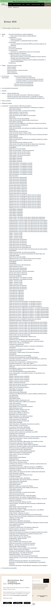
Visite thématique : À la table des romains (21, 416)
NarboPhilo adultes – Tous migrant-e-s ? (20, 554)
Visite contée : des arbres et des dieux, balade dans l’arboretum (27, 217)
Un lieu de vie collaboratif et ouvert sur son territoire (25, 51)
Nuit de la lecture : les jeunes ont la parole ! (21, 528)
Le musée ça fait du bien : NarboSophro (20, 449)
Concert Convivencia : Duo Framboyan (20, 264)
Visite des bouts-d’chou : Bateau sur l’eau (20, 142)
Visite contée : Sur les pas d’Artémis (19, 454)
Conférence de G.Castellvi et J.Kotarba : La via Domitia (24, 551)
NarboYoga (12, 117)
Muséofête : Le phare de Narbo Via (19, 460)
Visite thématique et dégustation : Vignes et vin (22, 336)
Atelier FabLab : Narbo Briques (17, 457)
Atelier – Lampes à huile (15, 233)
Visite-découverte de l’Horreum (18, 239)
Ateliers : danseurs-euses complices (19, 376)
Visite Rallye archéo (14, 398)
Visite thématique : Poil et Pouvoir (18, 535)
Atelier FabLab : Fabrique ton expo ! (19, 513)
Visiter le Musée (11, 67)
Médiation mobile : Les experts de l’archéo (21, 486)
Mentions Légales (7, 103)
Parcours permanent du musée (23, 76)
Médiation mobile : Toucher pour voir (19, 400)
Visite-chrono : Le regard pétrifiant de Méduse (22, 451)
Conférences (12, 63)
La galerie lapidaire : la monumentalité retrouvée (29, 80)
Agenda (23, 4)
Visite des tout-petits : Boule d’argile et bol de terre (23, 120)
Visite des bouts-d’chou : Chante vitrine (20, 132)
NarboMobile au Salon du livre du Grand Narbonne (23, 368)
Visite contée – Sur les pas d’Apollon (19, 342)
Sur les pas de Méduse (15, 276)
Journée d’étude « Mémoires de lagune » (20, 105)
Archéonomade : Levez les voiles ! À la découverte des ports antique (28, 220)
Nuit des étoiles (13, 175)
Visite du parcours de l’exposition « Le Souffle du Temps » (25, 301)
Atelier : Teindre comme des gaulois (19, 417)
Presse (42, 4)
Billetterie (48, 4)
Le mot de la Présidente (15, 48)
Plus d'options (18, 603)
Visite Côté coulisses (15, 109)
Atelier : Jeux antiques (15, 439)
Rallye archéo (13, 140)
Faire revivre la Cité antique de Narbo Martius (23, 35)
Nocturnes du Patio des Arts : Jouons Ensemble (22, 495)
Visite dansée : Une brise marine (18, 462)
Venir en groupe (11, 68)
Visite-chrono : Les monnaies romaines (20, 428)
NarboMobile (12, 147)
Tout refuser (7, 603)
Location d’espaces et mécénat (17, 53)
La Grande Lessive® (14, 476)
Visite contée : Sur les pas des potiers (19, 152)
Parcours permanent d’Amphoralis (23, 85)
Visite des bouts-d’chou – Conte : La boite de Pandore (24, 438)
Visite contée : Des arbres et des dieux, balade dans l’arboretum (27, 144)
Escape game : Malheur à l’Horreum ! (19, 412)
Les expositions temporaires (10, 88)
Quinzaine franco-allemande (17, 433)
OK (46, 580)
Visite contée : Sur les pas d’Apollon (19, 118)
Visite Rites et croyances (16, 389)
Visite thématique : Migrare (16, 473)
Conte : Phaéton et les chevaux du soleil (20, 541)
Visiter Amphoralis (12, 73)
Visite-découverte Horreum (16, 493)
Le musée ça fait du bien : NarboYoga (19, 427)
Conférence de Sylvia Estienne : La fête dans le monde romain (26, 468)
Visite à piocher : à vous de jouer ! (18, 425)
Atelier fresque (13, 455)
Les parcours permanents (5, 76)
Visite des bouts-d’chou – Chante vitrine (20, 260)
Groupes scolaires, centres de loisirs (17, 70)
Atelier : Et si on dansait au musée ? (19, 387)
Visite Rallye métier (14, 519)
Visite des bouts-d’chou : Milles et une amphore (22, 115)
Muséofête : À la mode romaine (18, 414)
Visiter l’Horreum (12, 71)
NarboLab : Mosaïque (15, 540)
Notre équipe (12, 47)
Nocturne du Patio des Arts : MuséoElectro (21, 430)
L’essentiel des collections (16, 290)
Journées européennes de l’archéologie (20, 355)
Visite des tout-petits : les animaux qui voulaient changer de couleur (28, 139)
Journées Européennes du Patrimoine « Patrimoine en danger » (26, 107)
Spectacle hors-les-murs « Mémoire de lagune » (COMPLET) (26, 466)
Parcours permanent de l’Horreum (23, 84)
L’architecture (12, 37)
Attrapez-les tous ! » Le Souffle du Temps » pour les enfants (26, 341)
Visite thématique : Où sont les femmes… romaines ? (24, 479)
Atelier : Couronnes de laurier (17, 382)
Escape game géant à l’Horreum (18, 185)
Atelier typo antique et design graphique (20, 452)
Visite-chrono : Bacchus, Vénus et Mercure (21, 443)
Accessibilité (28, 4)
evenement (4, 105)
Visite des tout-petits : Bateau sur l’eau (20, 501)
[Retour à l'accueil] (4, 4)
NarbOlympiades (14, 396)
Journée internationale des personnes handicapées (23, 555)
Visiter (3, 65)
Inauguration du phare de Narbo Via (19, 420)
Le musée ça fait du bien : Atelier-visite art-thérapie (23, 444)
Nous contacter (6, 100)
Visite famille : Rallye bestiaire (17, 508)
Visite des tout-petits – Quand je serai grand (21, 150)
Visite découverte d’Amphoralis (18, 177)
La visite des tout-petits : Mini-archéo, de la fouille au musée (26, 441)
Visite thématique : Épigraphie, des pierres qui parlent (24, 424)
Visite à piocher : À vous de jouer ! (18, 112)
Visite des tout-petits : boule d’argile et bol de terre (23, 145)
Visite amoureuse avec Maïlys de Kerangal (21, 447)
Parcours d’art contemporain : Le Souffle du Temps (23, 357)
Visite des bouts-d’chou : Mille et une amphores (22, 401)
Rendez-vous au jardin (15, 350)
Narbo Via (10, 4)
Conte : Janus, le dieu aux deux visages (20, 536)
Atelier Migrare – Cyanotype (17, 435)
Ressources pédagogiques (35, 4)
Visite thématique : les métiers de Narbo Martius (22, 497)
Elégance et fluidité (16, 39)
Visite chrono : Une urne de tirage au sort (20, 506)
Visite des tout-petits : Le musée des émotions (22, 110)
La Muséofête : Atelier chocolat (18, 538)
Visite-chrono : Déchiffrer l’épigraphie (19, 521)
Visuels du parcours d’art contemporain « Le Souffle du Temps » (25, 96)
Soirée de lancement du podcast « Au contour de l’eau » (25, 560)
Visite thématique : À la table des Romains (21, 552)
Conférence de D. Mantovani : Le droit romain (21, 349)
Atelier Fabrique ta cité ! (16, 137)
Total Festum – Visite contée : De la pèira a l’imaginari (24, 352)
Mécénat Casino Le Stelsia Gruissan (21, 55)
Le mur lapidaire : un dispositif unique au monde (24, 40)
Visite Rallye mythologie (16, 121)
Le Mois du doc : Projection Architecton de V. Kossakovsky (25, 514)
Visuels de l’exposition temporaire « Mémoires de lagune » (23, 95)
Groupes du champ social (14, 65)
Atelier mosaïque (14, 338)
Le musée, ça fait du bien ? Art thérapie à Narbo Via (23, 527)
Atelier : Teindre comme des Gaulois (19, 549)
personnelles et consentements (20, 595)
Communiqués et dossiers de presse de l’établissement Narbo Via (25, 98)
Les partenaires (13, 50)
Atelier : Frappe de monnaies (17, 530)
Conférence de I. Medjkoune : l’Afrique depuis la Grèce (24, 339)
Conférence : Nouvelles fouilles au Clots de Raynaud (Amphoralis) (27, 446)
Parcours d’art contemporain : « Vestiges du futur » (23, 361)
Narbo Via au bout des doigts (17, 148)
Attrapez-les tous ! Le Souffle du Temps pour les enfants (25, 194)
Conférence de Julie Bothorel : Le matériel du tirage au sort (25, 533)
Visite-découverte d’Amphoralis (18, 481)
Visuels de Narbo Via (13, 93)
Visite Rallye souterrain (15, 156)
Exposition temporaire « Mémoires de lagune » (22, 320)
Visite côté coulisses (15, 403)
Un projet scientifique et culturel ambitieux (21, 34)
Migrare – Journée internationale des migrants (22, 544)
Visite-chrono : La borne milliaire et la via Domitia (23, 548)
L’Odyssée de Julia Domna (16, 344)
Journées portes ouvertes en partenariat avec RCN (23, 431)
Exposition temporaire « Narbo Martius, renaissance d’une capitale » (28, 565)
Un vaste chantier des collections (25, 77)
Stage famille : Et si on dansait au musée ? (21, 406)
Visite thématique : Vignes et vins (18, 113)
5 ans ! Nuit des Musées (16, 369)
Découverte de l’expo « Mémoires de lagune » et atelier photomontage (29, 307)
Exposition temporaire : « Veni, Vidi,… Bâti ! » (21, 363)
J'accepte (27, 602)
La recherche (12, 42)
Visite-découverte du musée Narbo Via (20, 245)
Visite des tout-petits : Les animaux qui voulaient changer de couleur (28, 128)
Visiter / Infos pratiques (17, 4)
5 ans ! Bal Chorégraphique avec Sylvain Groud (22, 371)
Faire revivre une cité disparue (24, 82)
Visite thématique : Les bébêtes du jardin (20, 163)
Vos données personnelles (9, 568)
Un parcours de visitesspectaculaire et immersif (29, 79)
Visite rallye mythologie (15, 422)
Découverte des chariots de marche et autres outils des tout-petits (28, 436)
